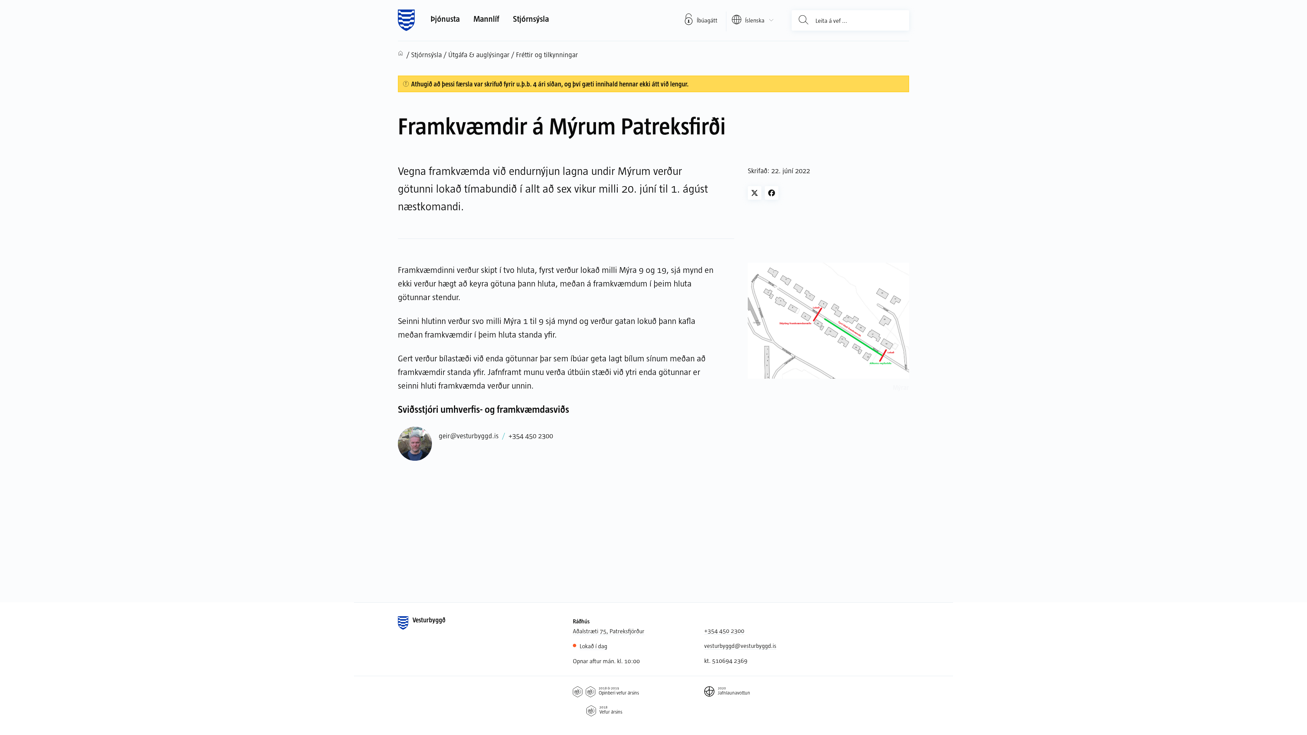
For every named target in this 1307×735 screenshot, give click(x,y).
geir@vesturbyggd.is (469, 435)
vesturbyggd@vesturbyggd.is (740, 645)
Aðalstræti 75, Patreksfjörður (608, 631)
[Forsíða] (406, 20)
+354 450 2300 (531, 435)
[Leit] (803, 20)
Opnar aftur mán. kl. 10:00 (606, 661)
